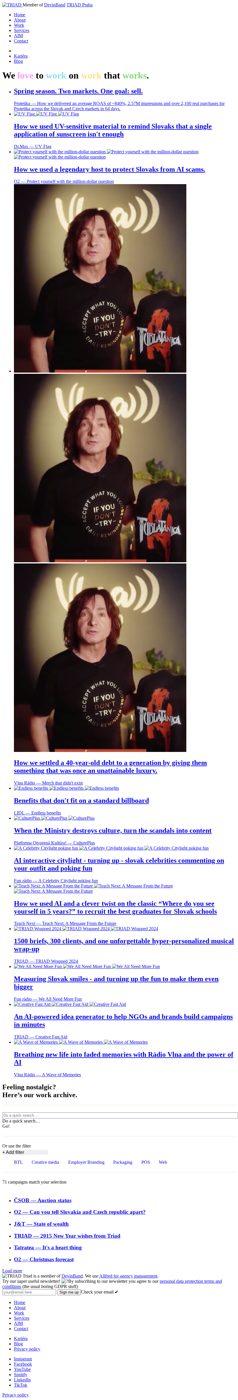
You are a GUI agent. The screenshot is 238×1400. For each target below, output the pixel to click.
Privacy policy (27, 1348)
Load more (12, 1270)
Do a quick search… (21, 1120)
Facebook (23, 1364)
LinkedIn (22, 1379)
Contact (21, 40)
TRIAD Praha (79, 4)
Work (19, 25)
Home (19, 14)
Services (21, 30)
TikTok (20, 1385)
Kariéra (21, 56)
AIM (18, 35)
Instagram (23, 1358)
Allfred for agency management (128, 1275)
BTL (18, 1162)
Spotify (20, 1374)
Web (163, 1162)
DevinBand (54, 4)
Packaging (122, 1162)
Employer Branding (86, 1162)
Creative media (45, 1162)
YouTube (22, 1369)
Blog (18, 61)
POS (145, 1162)
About (20, 19)
